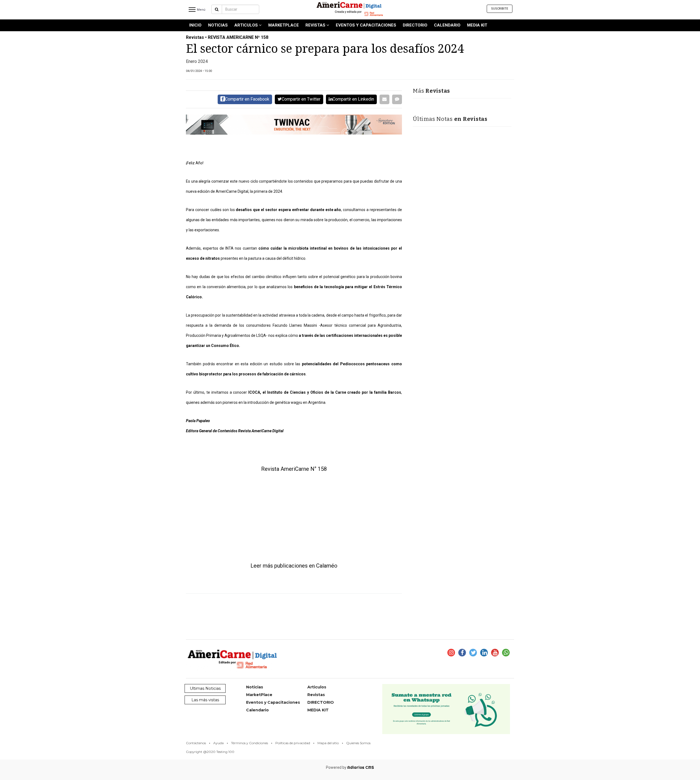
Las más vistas (205, 699)
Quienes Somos (358, 743)
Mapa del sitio (328, 743)
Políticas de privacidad (292, 743)
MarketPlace (283, 25)
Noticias (218, 25)
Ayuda (218, 743)
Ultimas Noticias (205, 688)
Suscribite (499, 8)
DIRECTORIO (415, 25)
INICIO (195, 25)
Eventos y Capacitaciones (366, 25)
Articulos (246, 25)
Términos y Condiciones (249, 743)
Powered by (350, 767)
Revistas (315, 25)
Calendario (447, 25)
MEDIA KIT (477, 25)
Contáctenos (196, 743)
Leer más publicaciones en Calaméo (293, 565)
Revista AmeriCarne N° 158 (294, 469)
